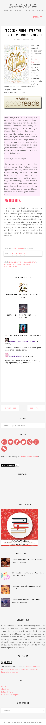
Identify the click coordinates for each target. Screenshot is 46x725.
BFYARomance (23, 264)
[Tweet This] (12, 253)
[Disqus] (23, 367)
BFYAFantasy (10, 264)
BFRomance (25, 262)
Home (3, 686)
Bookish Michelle (23, 5)
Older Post (35, 408)
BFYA (34, 262)
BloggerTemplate (36, 722)
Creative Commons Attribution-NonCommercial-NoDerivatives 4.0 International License (20, 669)
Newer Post (10, 408)
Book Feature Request (10, 694)
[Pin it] (24, 253)
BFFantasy (14, 262)
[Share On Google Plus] (20, 253)
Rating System (7, 692)
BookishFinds (10, 266)
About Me (5, 689)
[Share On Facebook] (16, 253)
